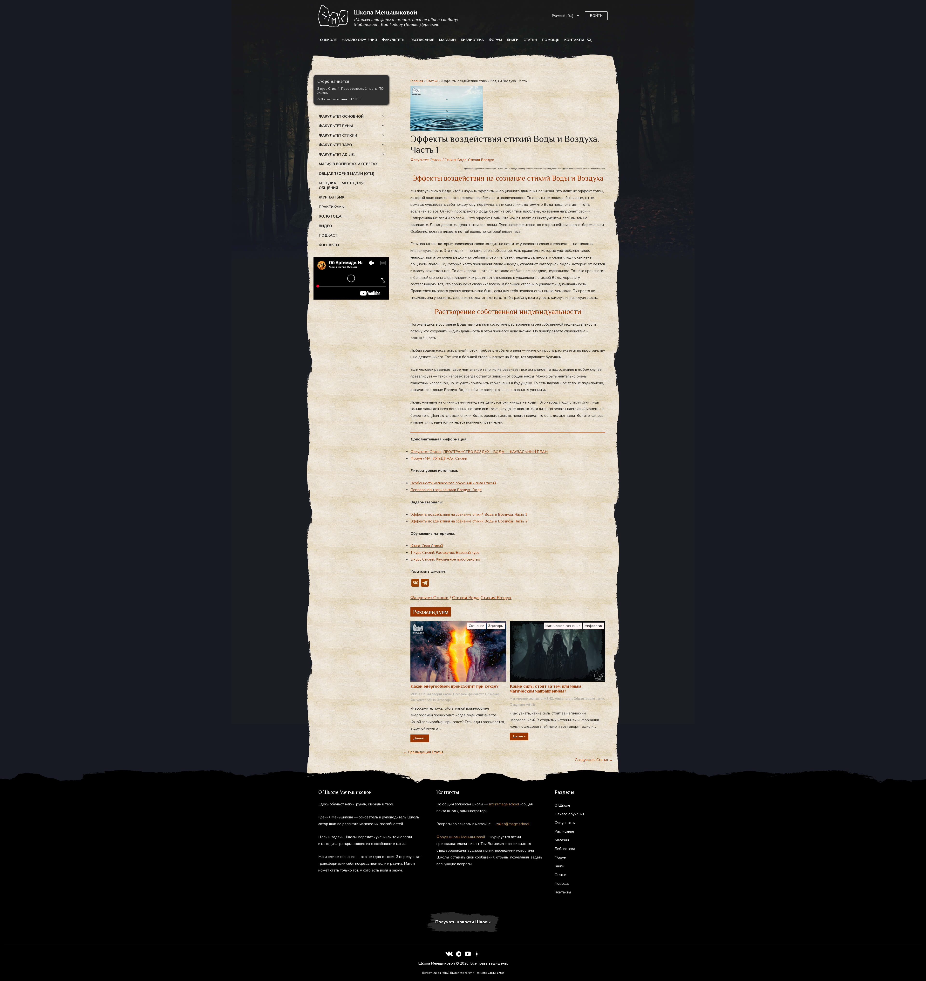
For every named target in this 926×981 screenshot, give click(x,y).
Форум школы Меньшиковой (460, 837)
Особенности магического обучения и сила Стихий (453, 483)
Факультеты (393, 40)
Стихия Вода (455, 160)
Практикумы (332, 207)
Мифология (594, 626)
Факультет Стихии (426, 160)
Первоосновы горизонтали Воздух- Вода (446, 489)
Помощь (550, 40)
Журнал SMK (332, 197)
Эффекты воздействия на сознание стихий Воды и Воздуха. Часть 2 (468, 521)
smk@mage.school (504, 804)
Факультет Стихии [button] (338, 135)
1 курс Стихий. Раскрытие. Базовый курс (444, 552)
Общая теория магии (436, 694)
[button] (596, 15)
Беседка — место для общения (341, 185)
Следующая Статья (594, 759)
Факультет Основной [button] (341, 116)
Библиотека (472, 40)
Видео (325, 226)
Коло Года (330, 216)
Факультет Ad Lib (423, 700)
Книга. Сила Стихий (426, 545)
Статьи (530, 40)
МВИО (415, 694)
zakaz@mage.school (512, 824)
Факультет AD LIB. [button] (337, 154)
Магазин (447, 40)
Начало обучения (359, 40)
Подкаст (328, 235)
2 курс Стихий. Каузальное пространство (445, 559)
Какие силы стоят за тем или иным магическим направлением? (545, 688)
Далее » (419, 738)
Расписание (422, 40)
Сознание (476, 626)
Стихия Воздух (481, 160)
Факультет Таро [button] (335, 145)
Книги (512, 40)
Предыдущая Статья (423, 752)
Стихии (461, 458)
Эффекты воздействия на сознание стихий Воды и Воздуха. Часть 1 (468, 514)
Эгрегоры (496, 626)
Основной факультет (468, 694)
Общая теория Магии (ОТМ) (346, 173)
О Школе (328, 40)
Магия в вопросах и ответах (348, 164)
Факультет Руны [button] (336, 125)
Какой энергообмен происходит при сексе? (454, 686)
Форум (495, 40)
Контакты (574, 40)
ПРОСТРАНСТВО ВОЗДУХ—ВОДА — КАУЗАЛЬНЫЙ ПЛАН (495, 451)
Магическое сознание (562, 626)
